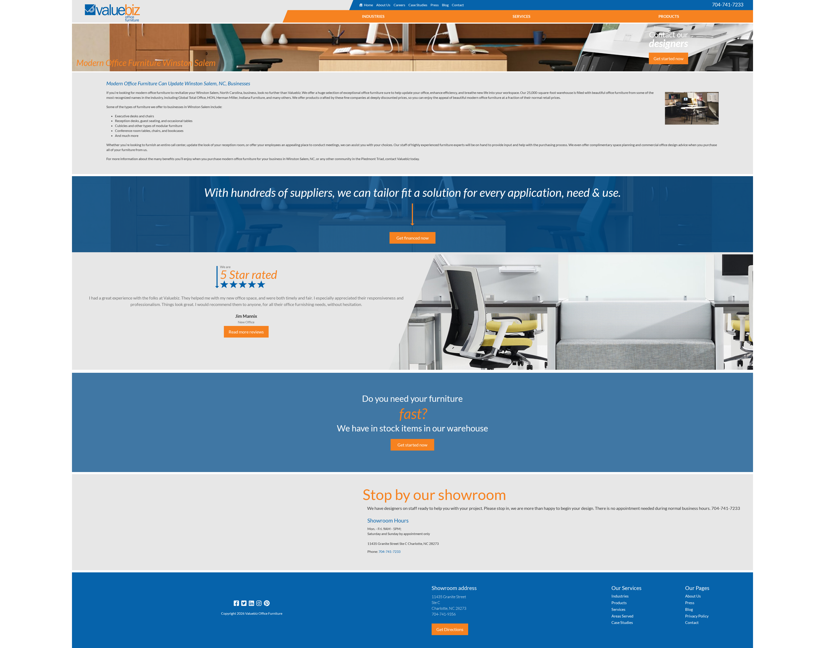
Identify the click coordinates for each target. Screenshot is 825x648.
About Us (383, 5)
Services (522, 16)
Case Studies (417, 5)
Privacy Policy (697, 616)
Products (669, 16)
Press (434, 5)
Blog (445, 5)
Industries (373, 16)
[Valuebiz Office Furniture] (106, 10)
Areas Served (622, 616)
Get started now (668, 58)
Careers (399, 5)
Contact (458, 5)
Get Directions (449, 629)
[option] (412, 311)
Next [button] (756, 311)
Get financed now (412, 237)
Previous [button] (69, 311)
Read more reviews (246, 331)
